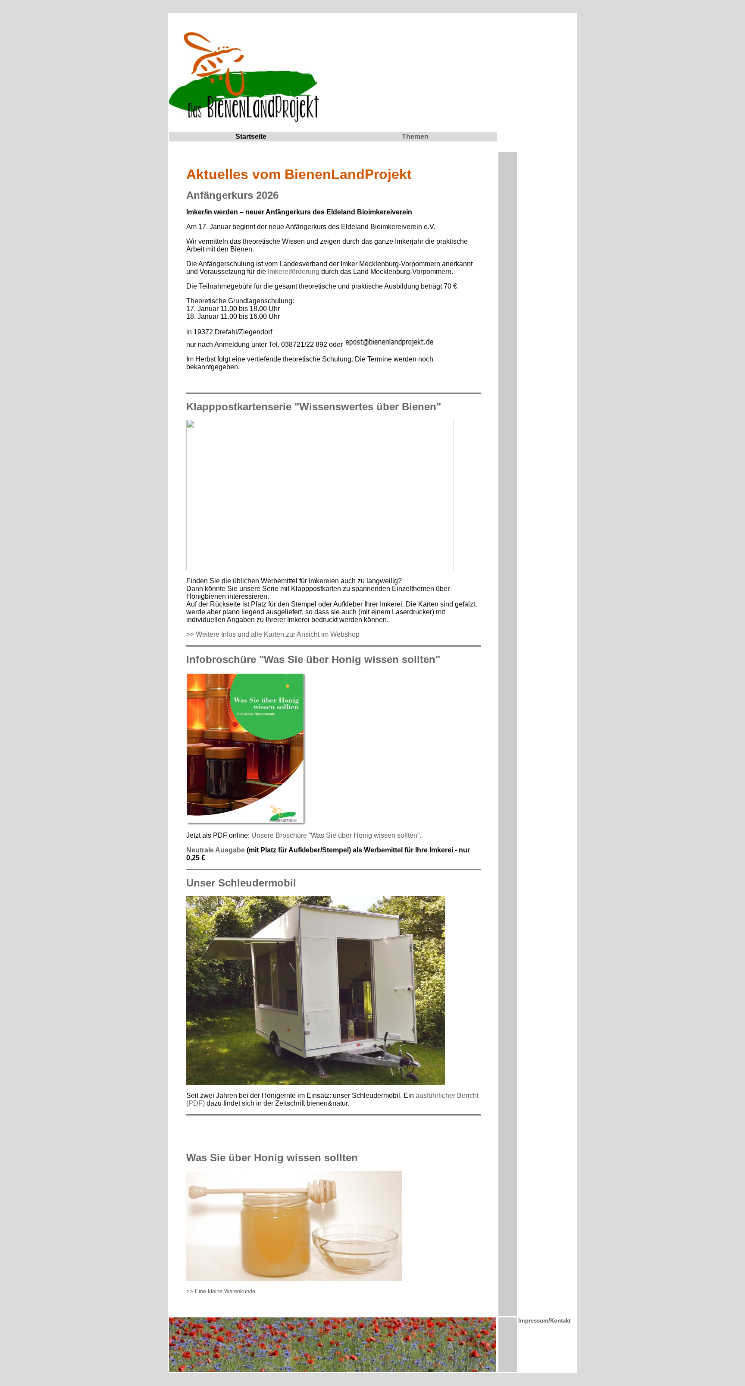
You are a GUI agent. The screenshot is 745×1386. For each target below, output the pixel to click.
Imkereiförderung (293, 271)
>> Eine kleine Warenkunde (220, 1291)
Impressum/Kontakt (544, 1320)
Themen (415, 136)
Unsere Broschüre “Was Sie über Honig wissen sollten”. (336, 835)
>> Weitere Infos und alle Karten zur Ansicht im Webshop (273, 634)
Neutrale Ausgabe (215, 850)
